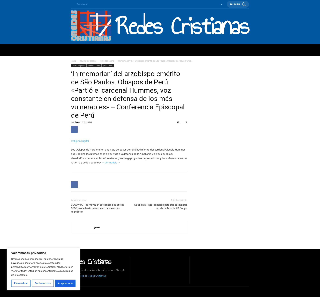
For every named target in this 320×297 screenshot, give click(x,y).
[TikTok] (82, 281)
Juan (77, 122)
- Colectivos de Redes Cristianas (88, 275)
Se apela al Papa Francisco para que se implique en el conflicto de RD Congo (160, 206)
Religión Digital (80, 141)
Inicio (73, 60)
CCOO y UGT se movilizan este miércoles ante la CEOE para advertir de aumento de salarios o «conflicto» (97, 208)
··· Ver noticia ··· (111, 162)
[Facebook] (72, 4)
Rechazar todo (43, 283)
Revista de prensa (88, 60)
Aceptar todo (65, 283)
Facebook (82, 4)
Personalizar (21, 283)
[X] (86, 281)
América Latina (107, 60)
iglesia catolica (107, 65)
